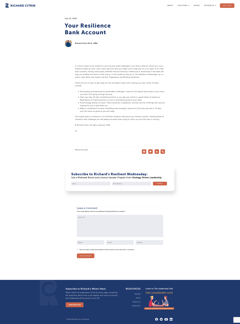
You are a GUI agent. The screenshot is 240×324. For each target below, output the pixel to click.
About (170, 5)
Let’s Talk (227, 5)
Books (197, 5)
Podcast (137, 302)
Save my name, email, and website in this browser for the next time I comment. (106, 249)
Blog (138, 298)
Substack (136, 306)
